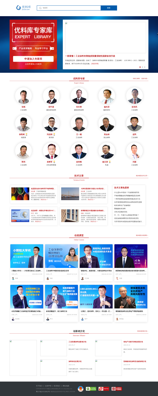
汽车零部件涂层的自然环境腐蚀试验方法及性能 (129, 221)
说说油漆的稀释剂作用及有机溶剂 (126, 218)
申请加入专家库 (33, 58)
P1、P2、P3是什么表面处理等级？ (126, 215)
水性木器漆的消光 (120, 212)
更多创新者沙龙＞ (142, 331)
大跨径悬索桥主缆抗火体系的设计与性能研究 (93, 189)
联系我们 (57, 386)
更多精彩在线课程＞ (142, 235)
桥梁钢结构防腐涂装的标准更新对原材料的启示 (131, 271)
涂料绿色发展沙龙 (75, 361)
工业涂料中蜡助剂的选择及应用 (57, 271)
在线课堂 (79, 235)
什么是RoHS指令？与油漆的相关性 (126, 192)
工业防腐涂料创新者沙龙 (77, 342)
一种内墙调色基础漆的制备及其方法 (127, 199)
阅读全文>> (44, 199)
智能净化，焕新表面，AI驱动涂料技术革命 (96, 271)
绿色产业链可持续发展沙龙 (133, 342)
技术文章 (79, 175)
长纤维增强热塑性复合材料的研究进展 (128, 202)
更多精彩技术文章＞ (142, 175)
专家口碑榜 (136, 78)
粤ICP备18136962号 (43, 392)
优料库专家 (79, 78)
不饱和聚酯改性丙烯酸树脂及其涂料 (127, 196)
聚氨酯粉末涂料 (120, 208)
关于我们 (39, 386)
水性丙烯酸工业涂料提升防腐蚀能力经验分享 (27, 311)
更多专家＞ (144, 78)
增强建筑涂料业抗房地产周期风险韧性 (129, 311)
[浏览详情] (95, 64)
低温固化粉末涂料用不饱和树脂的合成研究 (43, 189)
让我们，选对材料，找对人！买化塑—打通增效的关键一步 (96, 311)
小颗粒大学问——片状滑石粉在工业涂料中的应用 (27, 271)
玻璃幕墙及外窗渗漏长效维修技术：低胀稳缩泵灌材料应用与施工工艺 (93, 210)
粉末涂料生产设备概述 (122, 205)
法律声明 (48, 386)
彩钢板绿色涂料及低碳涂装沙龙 (135, 361)
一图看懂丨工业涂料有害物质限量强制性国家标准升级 (90, 56)
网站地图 (66, 386)
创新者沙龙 (79, 331)
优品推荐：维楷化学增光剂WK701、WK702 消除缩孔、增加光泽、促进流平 (43, 210)
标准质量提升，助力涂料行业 (56, 311)
